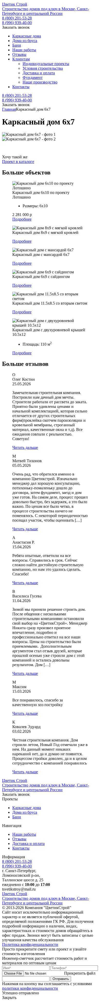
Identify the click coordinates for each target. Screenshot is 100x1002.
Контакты (20, 87)
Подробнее (22, 219)
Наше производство (40, 82)
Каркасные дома (26, 36)
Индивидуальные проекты (46, 63)
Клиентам (21, 59)
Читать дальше (25, 447)
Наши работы (24, 50)
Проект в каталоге (18, 161)
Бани (16, 45)
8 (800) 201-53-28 (17, 18)
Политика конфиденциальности (30, 944)
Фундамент (33, 77)
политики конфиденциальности (30, 988)
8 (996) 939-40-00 (17, 22)
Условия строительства (43, 68)
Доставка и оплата (39, 73)
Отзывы (19, 54)
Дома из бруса (24, 40)
